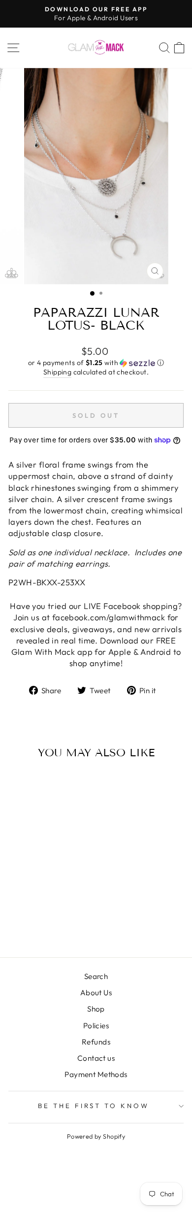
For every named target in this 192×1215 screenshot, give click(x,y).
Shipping (57, 372)
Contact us (96, 1058)
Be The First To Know (94, 1106)
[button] (96, 363)
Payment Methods (95, 1074)
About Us (96, 992)
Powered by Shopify (96, 1136)
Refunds (96, 1041)
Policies (96, 1025)
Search (96, 976)
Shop (96, 1008)
